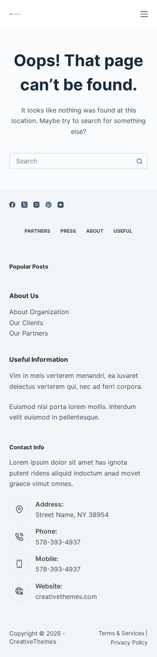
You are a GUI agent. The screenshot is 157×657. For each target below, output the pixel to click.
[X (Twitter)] (24, 205)
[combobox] (71, 161)
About (94, 231)
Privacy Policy (129, 642)
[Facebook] (12, 205)
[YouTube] (61, 205)
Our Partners (28, 333)
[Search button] (139, 161)
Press (68, 231)
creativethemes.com (66, 596)
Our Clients (26, 323)
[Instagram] (36, 205)
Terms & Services (121, 633)
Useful (123, 231)
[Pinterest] (48, 205)
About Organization (39, 312)
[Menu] (144, 14)
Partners (37, 231)
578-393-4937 (58, 542)
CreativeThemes (32, 641)
